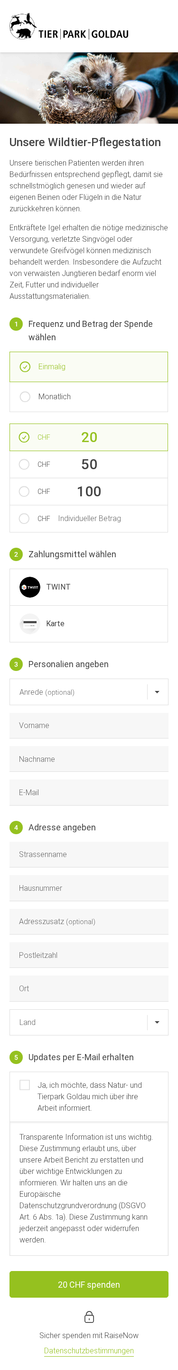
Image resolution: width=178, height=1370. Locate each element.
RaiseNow (121, 1335)
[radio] (88, 587)
